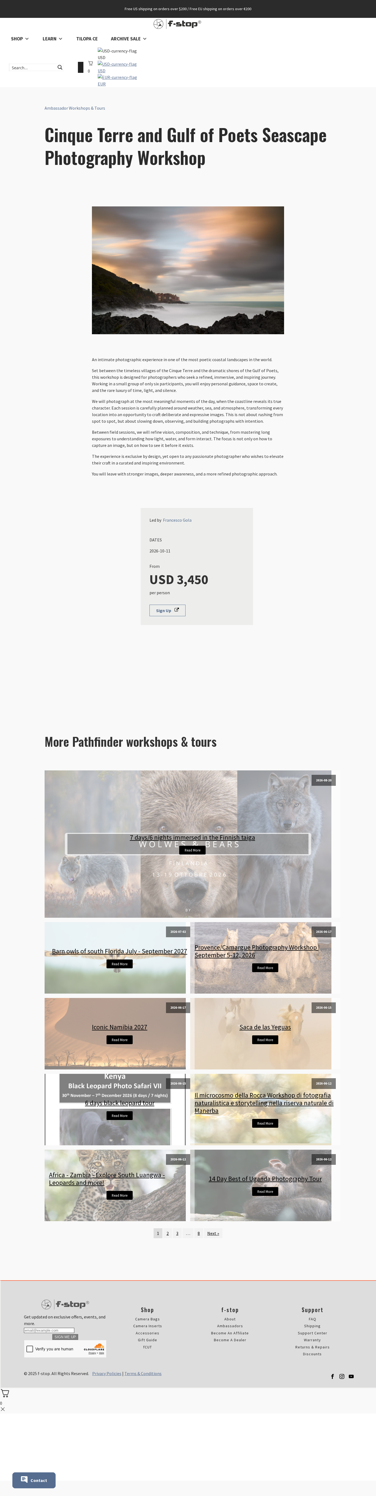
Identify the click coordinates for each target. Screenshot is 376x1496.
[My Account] (80, 67)
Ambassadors (230, 1326)
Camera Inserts (147, 1326)
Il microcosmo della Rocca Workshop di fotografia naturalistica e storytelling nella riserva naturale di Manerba (264, 1103)
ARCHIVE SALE (126, 39)
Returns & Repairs (312, 1347)
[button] (167, 610)
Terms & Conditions (143, 1373)
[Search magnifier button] (60, 67)
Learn (49, 39)
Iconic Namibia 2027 (119, 1027)
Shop (17, 39)
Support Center (312, 1333)
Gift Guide (147, 1340)
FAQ (312, 1319)
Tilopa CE (87, 39)
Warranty (312, 1340)
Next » (213, 1233)
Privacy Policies (106, 1373)
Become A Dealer (230, 1340)
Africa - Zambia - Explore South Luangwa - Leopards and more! (107, 1179)
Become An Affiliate (230, 1333)
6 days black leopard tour (119, 1103)
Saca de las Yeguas (265, 1027)
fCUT (147, 1347)
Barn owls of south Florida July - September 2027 (119, 951)
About (230, 1319)
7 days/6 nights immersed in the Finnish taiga (192, 837)
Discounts (312, 1354)
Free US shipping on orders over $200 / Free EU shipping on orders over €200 (188, 8)
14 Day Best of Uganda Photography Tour (265, 1179)
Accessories (147, 1333)
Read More (192, 850)
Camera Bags (147, 1319)
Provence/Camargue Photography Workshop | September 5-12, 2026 (257, 951)
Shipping (312, 1326)
